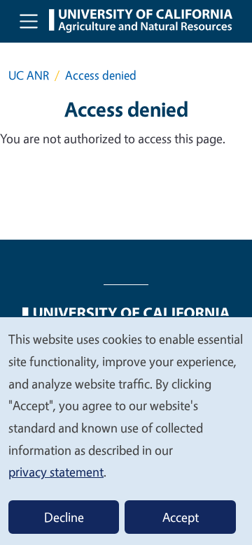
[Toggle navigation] (28, 21)
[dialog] (126, 430)
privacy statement (56, 471)
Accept (180, 517)
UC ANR (28, 75)
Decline (64, 517)
